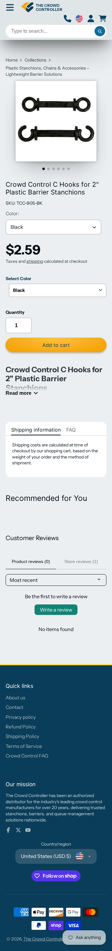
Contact (14, 707)
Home (12, 60)
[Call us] (67, 18)
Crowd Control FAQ (27, 756)
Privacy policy (21, 717)
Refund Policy (21, 727)
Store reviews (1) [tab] (81, 561)
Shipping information (36, 430)
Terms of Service (24, 746)
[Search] (100, 31)
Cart (103, 18)
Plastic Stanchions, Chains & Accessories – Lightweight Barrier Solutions (47, 71)
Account (91, 18)
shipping (34, 261)
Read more (18, 393)
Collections (35, 60)
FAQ (71, 430)
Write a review (56, 610)
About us (15, 698)
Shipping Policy (22, 736)
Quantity (15, 312)
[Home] (41, 7)
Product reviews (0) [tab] (31, 561)
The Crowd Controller (44, 939)
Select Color (18, 278)
